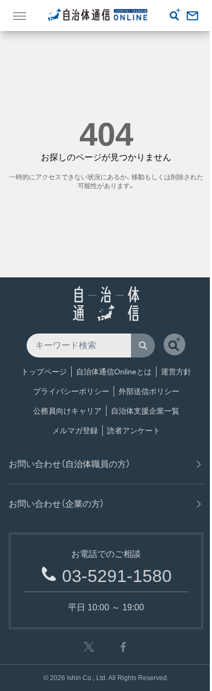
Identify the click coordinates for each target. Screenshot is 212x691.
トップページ (44, 371)
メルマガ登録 (75, 430)
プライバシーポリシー (71, 391)
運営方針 (176, 371)
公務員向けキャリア (67, 411)
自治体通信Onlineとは (114, 371)
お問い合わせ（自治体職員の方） (69, 464)
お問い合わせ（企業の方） (56, 503)
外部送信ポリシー (149, 391)
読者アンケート (133, 430)
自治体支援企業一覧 (145, 411)
